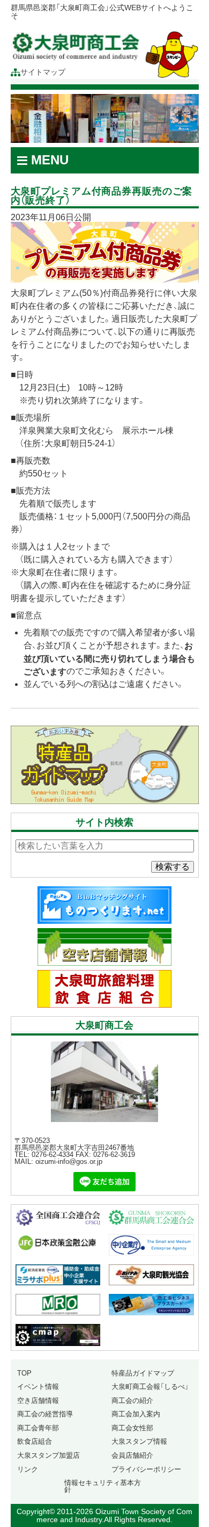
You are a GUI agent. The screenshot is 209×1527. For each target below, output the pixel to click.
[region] (105, 118)
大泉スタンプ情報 (139, 1441)
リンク (27, 1469)
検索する (172, 866)
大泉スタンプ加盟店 (48, 1455)
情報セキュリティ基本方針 (102, 1486)
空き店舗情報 (38, 1400)
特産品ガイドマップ (142, 1373)
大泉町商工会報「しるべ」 (150, 1387)
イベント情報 (38, 1387)
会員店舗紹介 (132, 1455)
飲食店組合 (34, 1441)
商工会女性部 (132, 1428)
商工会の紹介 (132, 1400)
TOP (24, 1373)
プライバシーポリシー (146, 1469)
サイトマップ (42, 72)
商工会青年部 (38, 1428)
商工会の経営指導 (45, 1414)
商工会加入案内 (135, 1414)
